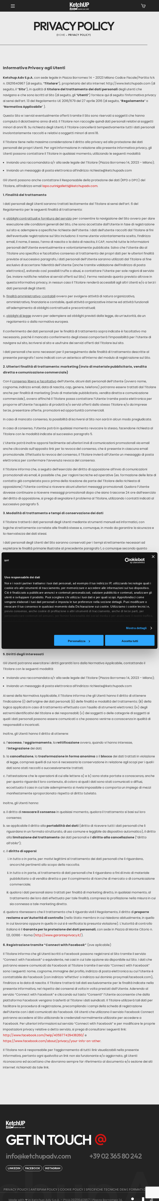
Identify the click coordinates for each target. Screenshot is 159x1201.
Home (61, 34)
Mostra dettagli (136, 628)
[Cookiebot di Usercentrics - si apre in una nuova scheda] (128, 561)
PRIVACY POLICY (15, 1189)
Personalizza (76, 641)
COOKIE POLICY (71, 1189)
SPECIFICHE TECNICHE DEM (106, 1189)
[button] (143, 6)
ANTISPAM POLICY (43, 1189)
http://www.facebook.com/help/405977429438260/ (43, 1035)
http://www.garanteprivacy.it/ (58, 935)
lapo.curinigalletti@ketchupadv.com (70, 186)
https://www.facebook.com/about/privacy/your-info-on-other (52, 1041)
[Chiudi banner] (153, 560)
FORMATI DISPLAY (142, 1189)
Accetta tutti (130, 641)
